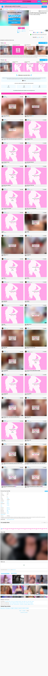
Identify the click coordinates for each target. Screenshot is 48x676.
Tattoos (33, 601)
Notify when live (14, 16)
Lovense (10, 602)
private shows (10, 1)
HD (11, 601)
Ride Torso (32, 604)
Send (46, 30)
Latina (22, 601)
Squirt (12, 604)
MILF (9, 601)
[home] (3, 1)
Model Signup (45, 3)
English (8, 500)
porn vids (14, 1)
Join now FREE (44, 1)
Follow (19, 29)
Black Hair (8, 507)
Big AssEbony (3, 608)
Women (8, 503)
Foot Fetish (27, 602)
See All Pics (43, 59)
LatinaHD (20, 608)
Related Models (14, 573)
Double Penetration (16, 604)
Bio (5, 9)
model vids (20, 1)
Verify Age (44, 6)
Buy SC (19, 32)
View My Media (14, 22)
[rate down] (42, 37)
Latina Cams (9, 569)
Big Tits (8, 511)
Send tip (14, 19)
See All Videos (42, 42)
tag (7, 1)
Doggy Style (14, 602)
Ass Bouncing (21, 602)
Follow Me (46, 491)
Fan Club (15, 9)
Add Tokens (23, 26)
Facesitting (25, 604)
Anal (28, 601)
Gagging (29, 604)
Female (8, 498)
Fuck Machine (22, 604)
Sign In (39, 1)
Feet (13, 601)
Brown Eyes (8, 509)
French (8, 502)
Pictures (11, 9)
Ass (14, 601)
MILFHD (24, 608)
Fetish (30, 601)
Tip (21, 28)
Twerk (24, 602)
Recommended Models (5, 573)
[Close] (47, 9)
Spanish (2, 502)
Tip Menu (24, 29)
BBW (7, 510)
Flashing (17, 602)
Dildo (24, 601)
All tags (27, 608)
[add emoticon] (44, 30)
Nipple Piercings (3, 514)
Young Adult (7, 601)
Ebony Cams (14, 569)
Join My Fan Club (24, 93)
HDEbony (16, 608)
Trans (1, 506)
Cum (26, 601)
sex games (17, 1)
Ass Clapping (31, 602)
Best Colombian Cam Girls (10, 519)
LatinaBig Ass (8, 608)
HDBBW (12, 608)
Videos (7, 9)
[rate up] (38, 37)
